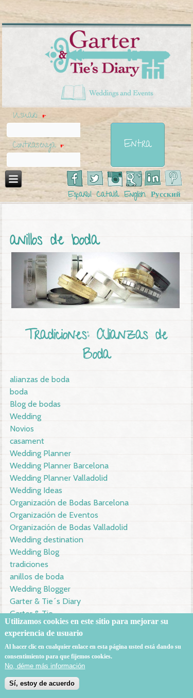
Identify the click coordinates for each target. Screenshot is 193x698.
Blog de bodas (35, 404)
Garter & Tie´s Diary (45, 601)
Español (80, 195)
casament (27, 441)
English (135, 195)
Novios (22, 428)
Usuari (29, 116)
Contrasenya (38, 146)
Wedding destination (46, 539)
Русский (166, 195)
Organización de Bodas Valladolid (69, 527)
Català (108, 195)
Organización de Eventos (54, 515)
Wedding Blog (34, 552)
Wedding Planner (40, 453)
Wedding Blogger (40, 589)
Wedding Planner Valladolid (59, 478)
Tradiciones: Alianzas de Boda (96, 346)
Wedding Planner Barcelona (59, 465)
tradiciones (29, 564)
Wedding (25, 416)
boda (19, 392)
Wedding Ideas (36, 490)
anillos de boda (37, 576)
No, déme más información (45, 666)
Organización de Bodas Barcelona (69, 502)
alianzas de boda (39, 379)
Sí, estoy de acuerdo (42, 683)
